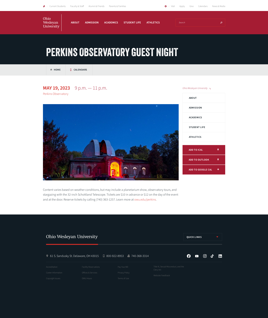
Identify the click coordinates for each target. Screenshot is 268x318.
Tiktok (212, 256)
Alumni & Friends (96, 6)
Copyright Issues (53, 278)
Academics (111, 22)
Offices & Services (89, 272)
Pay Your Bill (123, 267)
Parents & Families (117, 6)
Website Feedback (162, 275)
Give (192, 6)
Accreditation (51, 267)
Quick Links (194, 237)
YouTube (197, 256)
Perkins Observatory (55, 94)
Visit (173, 6)
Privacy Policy (124, 272)
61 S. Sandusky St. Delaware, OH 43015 (74, 256)
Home (57, 69)
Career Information (54, 272)
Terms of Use (123, 278)
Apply (182, 6)
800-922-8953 (115, 256)
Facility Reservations (91, 267)
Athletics (153, 22)
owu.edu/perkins (145, 199)
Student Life (132, 22)
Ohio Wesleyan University (52, 26)
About (75, 22)
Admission (92, 22)
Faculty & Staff (77, 6)
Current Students (57, 6)
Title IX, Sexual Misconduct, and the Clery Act (169, 268)
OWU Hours (87, 278)
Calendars (203, 6)
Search (221, 22)
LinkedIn (220, 256)
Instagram (205, 256)
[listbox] (202, 237)
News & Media (218, 6)
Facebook (189, 256)
